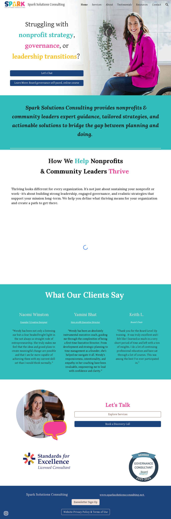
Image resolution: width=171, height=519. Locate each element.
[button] (167, 5)
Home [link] (84, 4)
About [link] (109, 4)
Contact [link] (156, 4)
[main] (47, 40)
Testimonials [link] (124, 4)
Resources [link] (142, 4)
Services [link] (97, 4)
